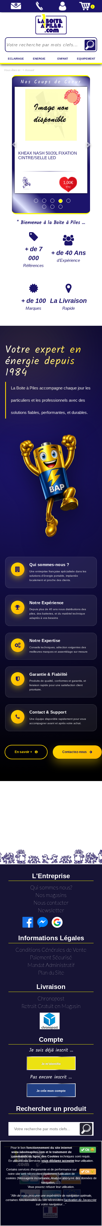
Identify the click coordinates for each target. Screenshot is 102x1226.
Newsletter (51, 910)
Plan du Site (51, 972)
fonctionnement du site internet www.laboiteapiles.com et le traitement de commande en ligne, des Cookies (41, 1152)
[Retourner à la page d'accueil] (51, 24)
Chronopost (51, 998)
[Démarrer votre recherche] (90, 45)
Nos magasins (51, 895)
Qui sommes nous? (51, 887)
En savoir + (23, 752)
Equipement (86, 58)
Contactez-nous (74, 752)
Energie (39, 58)
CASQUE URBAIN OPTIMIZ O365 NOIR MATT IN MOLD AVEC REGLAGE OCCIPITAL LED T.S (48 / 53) (50, 160)
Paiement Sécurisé (51, 957)
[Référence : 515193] (51, 115)
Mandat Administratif (51, 965)
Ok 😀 (89, 1150)
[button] (14, 144)
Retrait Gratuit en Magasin (51, 1006)
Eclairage (16, 58)
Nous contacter (51, 902)
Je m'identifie (51, 1063)
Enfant (62, 58)
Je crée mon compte (51, 1090)
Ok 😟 (89, 1171)
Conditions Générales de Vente (51, 950)
